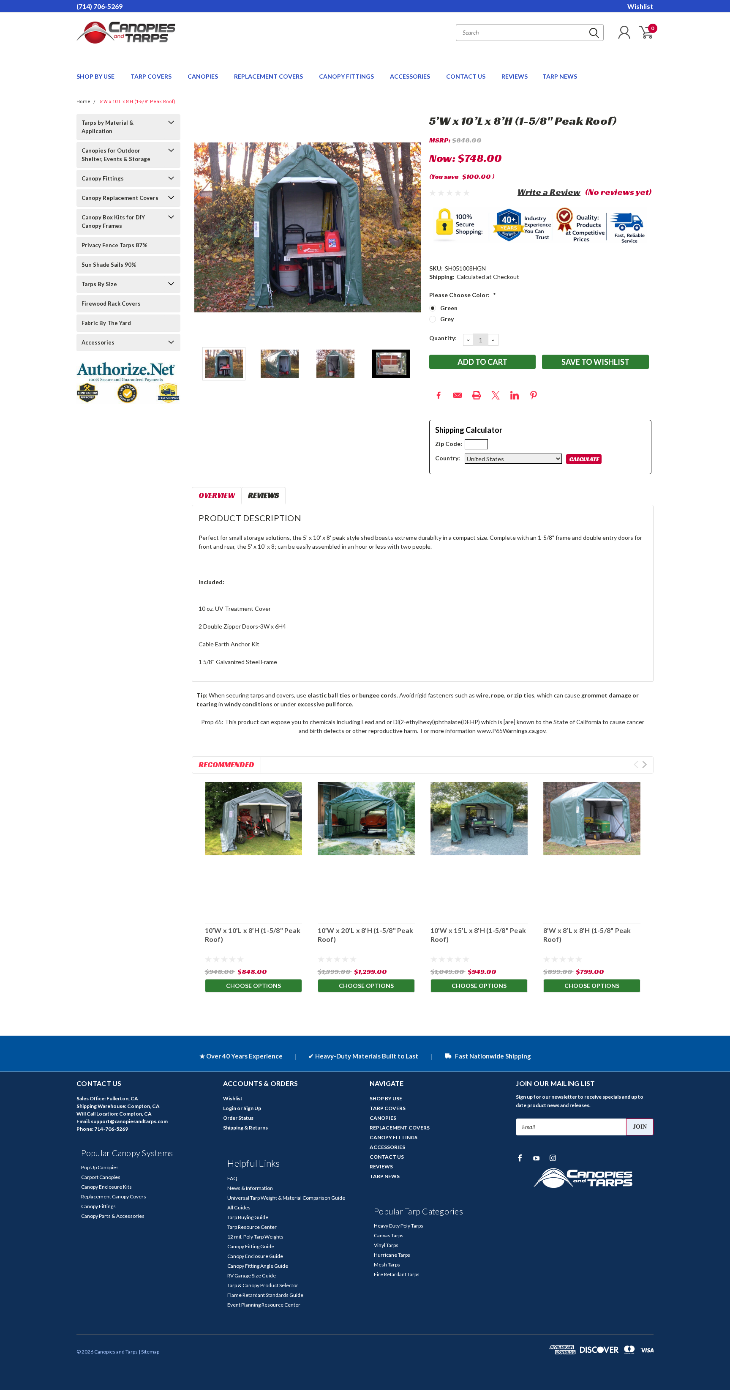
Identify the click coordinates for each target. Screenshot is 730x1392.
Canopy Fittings (103, 178)
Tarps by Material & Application (107, 126)
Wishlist (640, 6)
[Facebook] (438, 395)
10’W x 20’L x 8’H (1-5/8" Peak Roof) (365, 934)
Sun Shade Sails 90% (109, 264)
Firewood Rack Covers (111, 303)
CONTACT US (466, 76)
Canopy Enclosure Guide (255, 1256)
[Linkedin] (514, 395)
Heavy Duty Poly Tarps (398, 1225)
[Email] (457, 395)
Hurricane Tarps (392, 1255)
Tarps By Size (99, 284)
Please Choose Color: (462, 294)
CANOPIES (203, 76)
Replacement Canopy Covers (113, 1196)
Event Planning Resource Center (263, 1305)
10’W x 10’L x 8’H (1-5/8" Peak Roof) (252, 934)
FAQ (232, 1178)
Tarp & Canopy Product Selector (262, 1285)
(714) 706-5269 (99, 6)
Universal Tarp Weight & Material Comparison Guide (286, 1198)
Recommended (226, 764)
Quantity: (443, 338)
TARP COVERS (152, 76)
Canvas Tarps (388, 1235)
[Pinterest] (533, 395)
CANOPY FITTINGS (347, 76)
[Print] (476, 395)
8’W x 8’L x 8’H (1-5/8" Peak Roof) (587, 934)
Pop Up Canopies (100, 1167)
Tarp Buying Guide (247, 1217)
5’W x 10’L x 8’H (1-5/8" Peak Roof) (137, 101)
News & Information (250, 1188)
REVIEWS (514, 76)
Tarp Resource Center (252, 1227)
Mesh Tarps (387, 1264)
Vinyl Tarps (386, 1245)
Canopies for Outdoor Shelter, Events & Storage (116, 154)
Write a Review (549, 191)
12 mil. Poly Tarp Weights (255, 1236)
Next (412, 227)
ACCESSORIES (410, 76)
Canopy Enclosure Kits (106, 1187)
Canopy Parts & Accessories (112, 1216)
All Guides (239, 1207)
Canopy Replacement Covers (120, 197)
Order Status (238, 1118)
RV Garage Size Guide (251, 1275)
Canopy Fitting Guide (250, 1246)
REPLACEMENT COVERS (269, 76)
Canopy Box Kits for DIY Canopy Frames (113, 221)
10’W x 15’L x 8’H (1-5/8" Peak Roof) (478, 934)
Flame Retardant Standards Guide (265, 1295)
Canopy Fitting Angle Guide (257, 1266)
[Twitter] (495, 395)
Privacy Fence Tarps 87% (114, 245)
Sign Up (252, 1108)
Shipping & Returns (245, 1127)
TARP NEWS (559, 76)
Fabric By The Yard (106, 323)
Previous (202, 227)
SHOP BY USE (96, 76)
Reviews (263, 495)
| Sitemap (149, 1351)
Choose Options (253, 985)
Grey (447, 319)
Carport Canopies (100, 1177)
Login (229, 1108)
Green (449, 308)
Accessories (98, 342)
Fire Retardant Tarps (396, 1274)
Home (83, 101)
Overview (217, 495)
